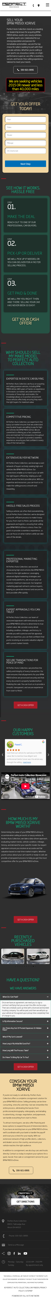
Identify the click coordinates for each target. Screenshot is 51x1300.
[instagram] (9, 1252)
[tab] (25, 996)
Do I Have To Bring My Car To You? (16, 1057)
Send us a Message (16, 1244)
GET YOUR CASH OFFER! (25, 321)
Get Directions (25, 1201)
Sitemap (29, 1290)
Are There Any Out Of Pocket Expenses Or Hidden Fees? (22, 1029)
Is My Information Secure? (13, 1021)
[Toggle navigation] (47, 4)
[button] (25, 69)
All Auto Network (31, 1295)
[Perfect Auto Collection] (14, 5)
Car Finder (34, 1287)
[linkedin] (19, 1252)
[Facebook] (14, 1252)
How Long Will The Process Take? (16, 1050)
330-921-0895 (21, 1235)
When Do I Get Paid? (10, 996)
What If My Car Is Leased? (12, 1036)
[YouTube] (25, 1252)
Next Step (25, 163)
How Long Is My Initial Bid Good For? (16, 1043)
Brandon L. (19, 744)
